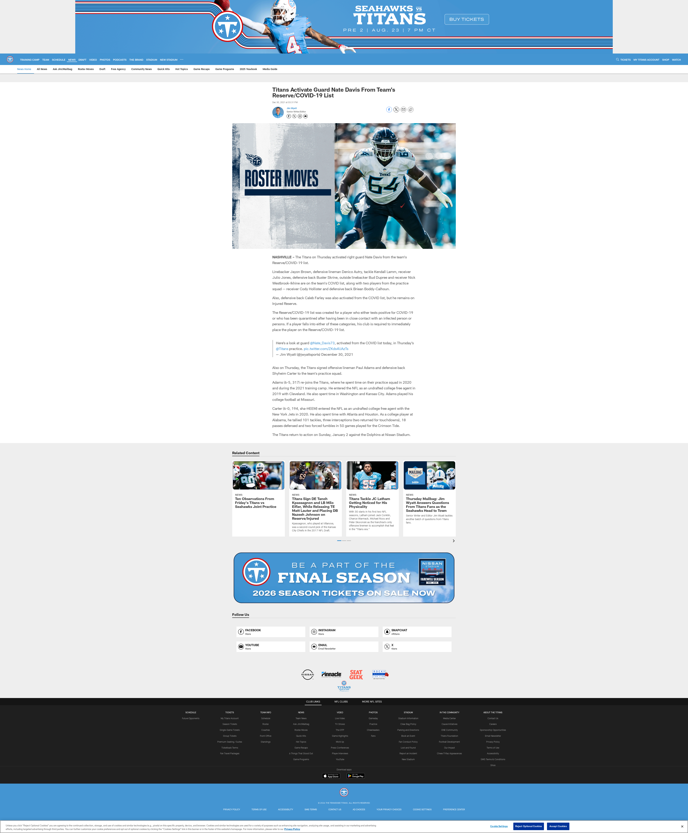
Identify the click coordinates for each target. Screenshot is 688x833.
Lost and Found (408, 747)
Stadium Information (408, 718)
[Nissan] (307, 675)
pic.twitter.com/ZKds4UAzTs (326, 348)
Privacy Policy (493, 741)
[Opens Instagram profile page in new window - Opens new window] (300, 116)
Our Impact (449, 747)
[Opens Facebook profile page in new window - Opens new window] (289, 116)
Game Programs (301, 759)
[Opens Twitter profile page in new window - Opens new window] (294, 116)
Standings (266, 741)
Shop (493, 765)
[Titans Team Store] (344, 686)
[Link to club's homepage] (10, 59)
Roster (265, 724)
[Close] (682, 826)
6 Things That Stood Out (301, 753)
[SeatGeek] (356, 675)
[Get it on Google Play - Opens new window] (356, 777)
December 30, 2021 (337, 354)
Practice (373, 724)
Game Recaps (301, 747)
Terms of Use (493, 747)
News (301, 712)
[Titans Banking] (332, 675)
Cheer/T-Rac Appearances (449, 753)
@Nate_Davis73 (322, 343)
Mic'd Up (340, 741)
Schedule (190, 712)
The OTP (340, 730)
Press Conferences (340, 747)
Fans (373, 736)
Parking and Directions (408, 730)
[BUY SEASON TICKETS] (344, 578)
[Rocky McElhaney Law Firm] (380, 675)
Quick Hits (301, 736)
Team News (301, 718)
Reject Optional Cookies (528, 826)
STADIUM (408, 712)
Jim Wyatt (292, 108)
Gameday (373, 718)
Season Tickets (230, 724)
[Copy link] (411, 110)
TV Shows (340, 724)
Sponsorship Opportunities (493, 730)
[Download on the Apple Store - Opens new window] (331, 776)
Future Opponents (190, 718)
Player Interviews (340, 753)
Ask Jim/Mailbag (301, 724)
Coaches (265, 730)
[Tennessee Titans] (344, 792)
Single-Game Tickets (230, 730)
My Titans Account (230, 718)
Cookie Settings (422, 809)
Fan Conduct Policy (408, 741)
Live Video (340, 718)
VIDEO (340, 712)
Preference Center (454, 809)
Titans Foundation (449, 736)
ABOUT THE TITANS (492, 712)
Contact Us (493, 718)
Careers (493, 724)
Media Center (449, 718)
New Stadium (408, 759)
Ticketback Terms (229, 747)
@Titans (282, 348)
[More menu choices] (181, 59)
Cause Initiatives (449, 724)
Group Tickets (229, 736)
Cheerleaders (373, 730)
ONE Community (449, 730)
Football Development (449, 741)
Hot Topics (301, 741)
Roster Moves (301, 730)
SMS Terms (311, 809)
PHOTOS (373, 712)
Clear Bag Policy (408, 724)
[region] (344, 826)
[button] (339, 540)
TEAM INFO (265, 712)
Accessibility (493, 753)
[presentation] (454, 541)
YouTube (340, 759)
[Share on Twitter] (396, 111)
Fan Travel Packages (229, 753)
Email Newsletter (493, 736)
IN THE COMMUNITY (449, 712)
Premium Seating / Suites (229, 741)
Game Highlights (340, 736)
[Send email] (403, 111)
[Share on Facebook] (389, 111)
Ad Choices (359, 809)
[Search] (617, 59)
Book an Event (408, 736)
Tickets (229, 712)
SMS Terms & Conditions (493, 759)
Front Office (265, 736)
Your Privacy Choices (389, 809)
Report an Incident (408, 753)
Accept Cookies (558, 826)
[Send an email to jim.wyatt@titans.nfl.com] (305, 116)
